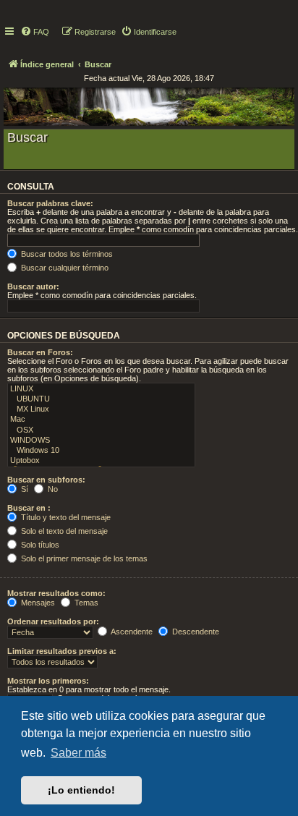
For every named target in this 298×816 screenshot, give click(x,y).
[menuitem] (34, 32)
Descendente (194, 631)
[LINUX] (101, 389)
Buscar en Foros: (40, 352)
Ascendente (131, 631)
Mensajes (37, 602)
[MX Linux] (101, 409)
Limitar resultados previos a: (61, 651)
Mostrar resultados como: (56, 593)
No (52, 489)
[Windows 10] (101, 451)
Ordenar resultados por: (53, 621)
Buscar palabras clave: (50, 203)
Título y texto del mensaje (65, 517)
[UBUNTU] (101, 399)
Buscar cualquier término (63, 267)
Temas (85, 602)
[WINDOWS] (101, 440)
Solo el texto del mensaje (63, 531)
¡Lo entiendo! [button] (81, 790)
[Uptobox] (101, 461)
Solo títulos (39, 544)
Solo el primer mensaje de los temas (83, 558)
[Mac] (101, 420)
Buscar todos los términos (66, 254)
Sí (23, 489)
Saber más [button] (78, 753)
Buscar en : (29, 507)
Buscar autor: (33, 286)
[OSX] (101, 430)
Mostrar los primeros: (48, 680)
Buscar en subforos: (46, 479)
